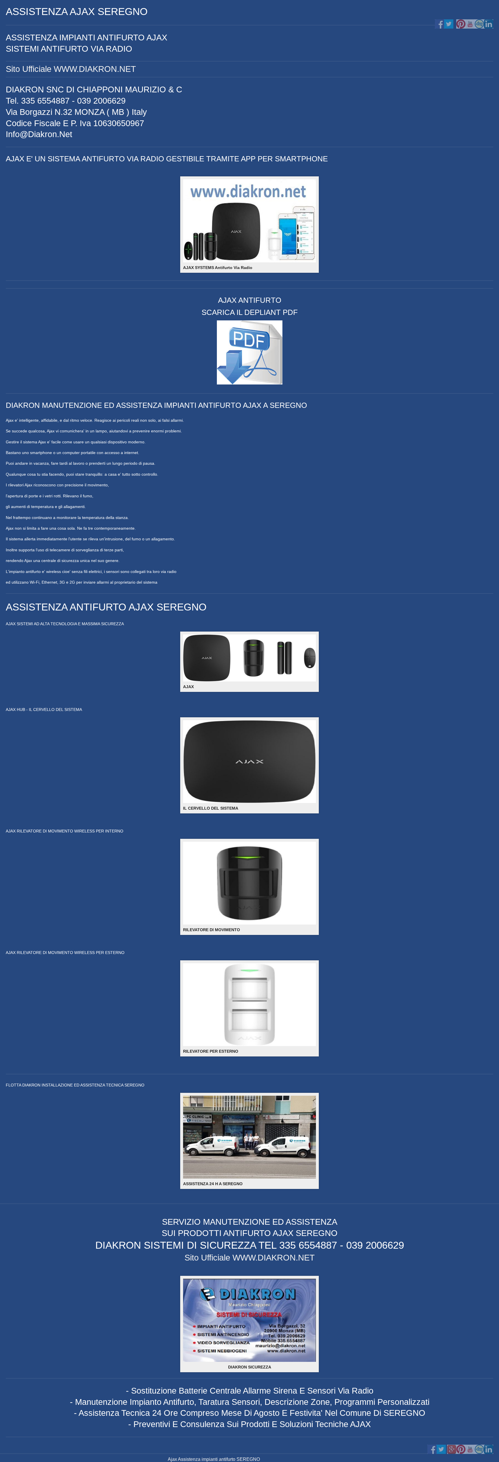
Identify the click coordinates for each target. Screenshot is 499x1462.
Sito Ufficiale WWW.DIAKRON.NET (71, 69)
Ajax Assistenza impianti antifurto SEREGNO (214, 1459)
